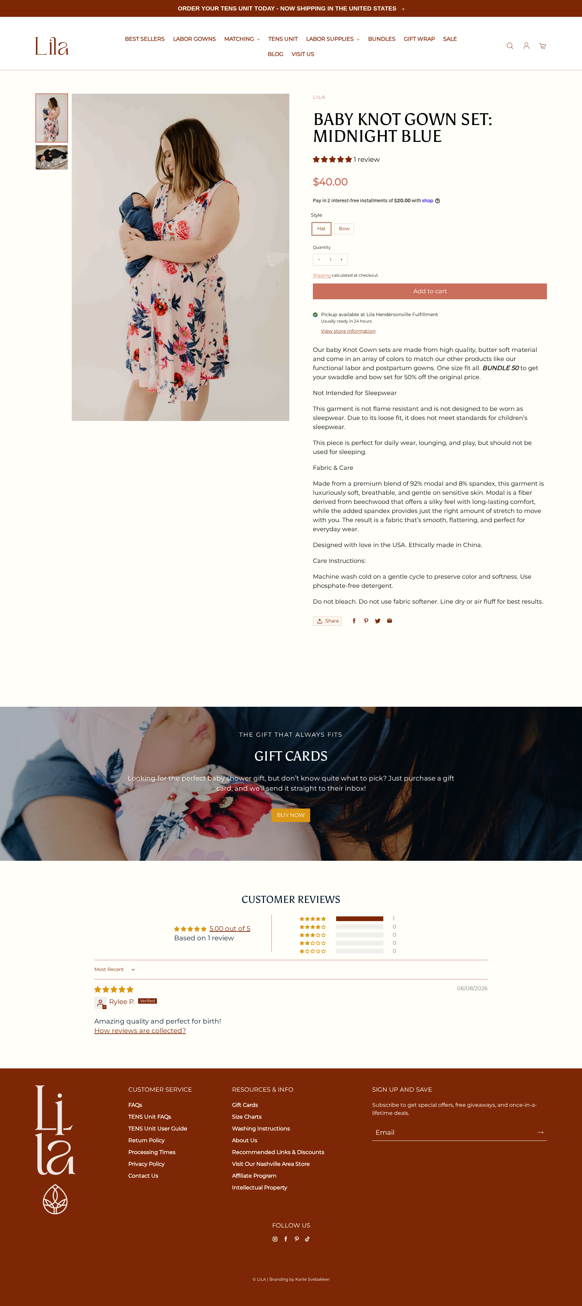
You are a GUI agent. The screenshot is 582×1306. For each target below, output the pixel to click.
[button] (333, 159)
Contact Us (143, 1176)
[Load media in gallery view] (52, 118)
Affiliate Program (254, 1176)
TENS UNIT (283, 39)
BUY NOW (291, 815)
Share (332, 621)
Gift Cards (245, 1105)
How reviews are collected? (140, 1031)
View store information (348, 331)
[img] (113, 989)
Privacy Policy (146, 1164)
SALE (450, 39)
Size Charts (247, 1117)
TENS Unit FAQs (149, 1117)
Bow (344, 228)
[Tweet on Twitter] (378, 621)
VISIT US (303, 54)
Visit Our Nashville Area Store (271, 1164)
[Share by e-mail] (389, 621)
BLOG (275, 54)
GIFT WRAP (419, 39)
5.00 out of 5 (229, 928)
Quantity (322, 247)
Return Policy (146, 1140)
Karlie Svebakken (312, 1279)
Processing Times (151, 1152)
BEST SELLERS (145, 39)
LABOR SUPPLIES (330, 39)
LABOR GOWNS (194, 39)
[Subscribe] (541, 1132)
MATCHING (239, 39)
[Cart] (543, 46)
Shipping (322, 275)
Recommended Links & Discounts (278, 1152)
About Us (244, 1140)
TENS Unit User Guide (157, 1128)
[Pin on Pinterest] (366, 621)
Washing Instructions (261, 1128)
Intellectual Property (259, 1187)
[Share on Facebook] (354, 621)
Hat (321, 228)
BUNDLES (381, 39)
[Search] (510, 46)
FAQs (135, 1105)
